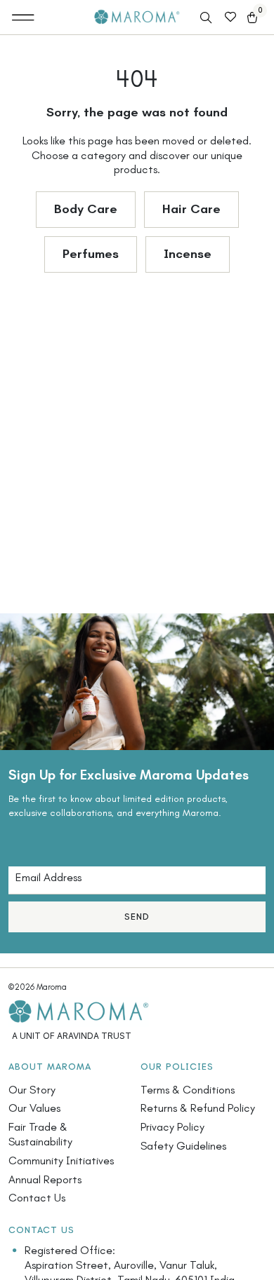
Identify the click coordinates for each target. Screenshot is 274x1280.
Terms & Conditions (188, 1089)
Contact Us (36, 1197)
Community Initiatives (61, 1160)
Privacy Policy (172, 1126)
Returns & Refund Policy (198, 1108)
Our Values (34, 1108)
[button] (23, 17)
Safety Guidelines (183, 1145)
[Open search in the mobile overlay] (207, 18)
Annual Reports (44, 1179)
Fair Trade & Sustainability (40, 1134)
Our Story (32, 1089)
